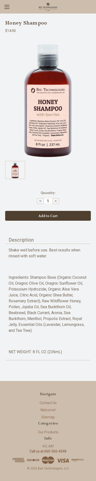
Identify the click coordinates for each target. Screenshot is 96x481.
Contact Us (48, 403)
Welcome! (48, 410)
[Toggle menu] (7, 7)
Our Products (48, 432)
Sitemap (48, 417)
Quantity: (48, 193)
